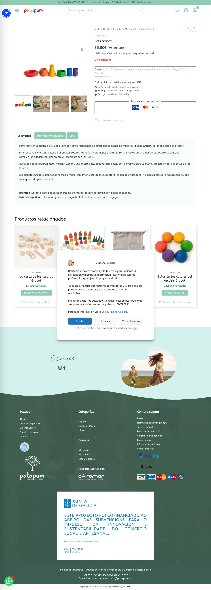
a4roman (126, 587)
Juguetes (117, 29)
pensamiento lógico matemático (155, 69)
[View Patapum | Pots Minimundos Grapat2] (41, 104)
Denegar (105, 321)
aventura (119, 69)
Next (86, 104)
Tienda (106, 29)
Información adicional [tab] (50, 135)
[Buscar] (141, 10)
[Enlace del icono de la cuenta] (186, 10)
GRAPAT (106, 76)
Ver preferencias (131, 321)
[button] (82, 50)
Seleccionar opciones (36, 292)
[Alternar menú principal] (17, 10)
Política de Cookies (116, 311)
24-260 (109, 69)
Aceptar (80, 321)
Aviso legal (131, 327)
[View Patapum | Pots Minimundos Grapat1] (23, 104)
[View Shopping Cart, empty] (194, 10)
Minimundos (131, 29)
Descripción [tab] (24, 135)
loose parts (131, 69)
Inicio (97, 29)
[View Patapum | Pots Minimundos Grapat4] (79, 104)
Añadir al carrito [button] (175, 292)
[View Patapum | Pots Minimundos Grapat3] (60, 104)
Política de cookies (84, 327)
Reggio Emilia (180, 69)
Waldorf (99, 73)
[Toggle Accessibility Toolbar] (6, 13)
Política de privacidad (110, 327)
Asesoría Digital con (91, 469)
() (93, 2)
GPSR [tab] (73, 135)
